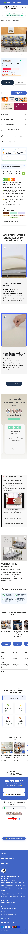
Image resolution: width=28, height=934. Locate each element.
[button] (25, 7)
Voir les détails (6, 643)
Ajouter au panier (18, 93)
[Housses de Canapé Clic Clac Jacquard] (7, 748)
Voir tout (14, 739)
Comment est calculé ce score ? (11, 221)
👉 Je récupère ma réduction (14, 794)
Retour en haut (14, 847)
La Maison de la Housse (8, 930)
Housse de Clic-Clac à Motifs (19, 756)
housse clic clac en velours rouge (11, 513)
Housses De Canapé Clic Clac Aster (12, 20)
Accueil (2, 20)
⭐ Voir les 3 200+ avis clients (14, 838)
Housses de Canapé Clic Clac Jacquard (6, 756)
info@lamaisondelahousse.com (14, 919)
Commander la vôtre (14, 384)
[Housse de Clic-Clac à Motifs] (19, 748)
